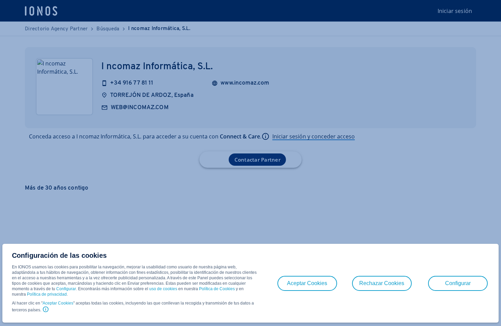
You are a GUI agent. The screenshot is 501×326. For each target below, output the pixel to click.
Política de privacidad (47, 294)
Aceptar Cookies (58, 303)
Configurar (66, 288)
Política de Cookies (217, 288)
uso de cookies (162, 288)
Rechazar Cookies (381, 283)
